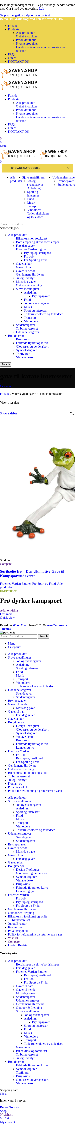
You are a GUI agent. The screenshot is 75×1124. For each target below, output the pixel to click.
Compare (14, 941)
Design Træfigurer (27, 726)
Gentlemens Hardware (30, 274)
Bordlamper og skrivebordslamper (37, 242)
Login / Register (18, 945)
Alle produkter (25, 32)
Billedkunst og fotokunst (31, 238)
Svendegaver (65, 181)
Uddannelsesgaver (27, 332)
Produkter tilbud (26, 40)
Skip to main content (37, 15)
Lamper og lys (25, 747)
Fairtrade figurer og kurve (32, 343)
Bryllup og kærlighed (37, 253)
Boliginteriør (16, 335)
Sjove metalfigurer (27, 289)
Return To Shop (10, 1107)
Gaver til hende (25, 271)
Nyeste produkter (27, 43)
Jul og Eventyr (25, 278)
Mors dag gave (25, 708)
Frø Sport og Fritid (36, 260)
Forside (5, 393)
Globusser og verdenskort (32, 346)
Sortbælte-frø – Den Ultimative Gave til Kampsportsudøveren (32, 573)
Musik (31, 202)
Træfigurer (22, 353)
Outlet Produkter (26, 36)
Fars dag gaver (25, 245)
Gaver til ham (24, 267)
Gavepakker (23, 263)
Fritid (30, 199)
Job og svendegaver (35, 182)
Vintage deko (24, 357)
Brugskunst (23, 339)
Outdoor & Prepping (29, 285)
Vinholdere (34, 210)
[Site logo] (20, 76)
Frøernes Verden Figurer (31, 249)
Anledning (34, 188)
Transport (33, 206)
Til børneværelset (27, 328)
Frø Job (29, 256)
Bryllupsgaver (41, 296)
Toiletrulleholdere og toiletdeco (38, 215)
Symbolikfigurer (26, 350)
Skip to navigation (12, 15)
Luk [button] (41, 8)
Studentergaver (25, 325)
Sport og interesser (33, 193)
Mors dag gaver (26, 281)
